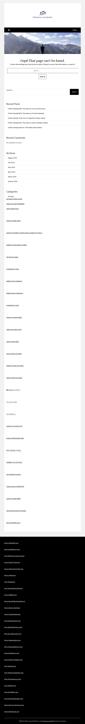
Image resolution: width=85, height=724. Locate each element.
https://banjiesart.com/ (11, 653)
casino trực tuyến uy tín (14, 426)
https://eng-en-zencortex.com (14, 705)
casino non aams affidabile (15, 204)
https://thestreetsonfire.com (13, 569)
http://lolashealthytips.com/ (13, 627)
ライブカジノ (11, 414)
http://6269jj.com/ (10, 685)
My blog (11, 196)
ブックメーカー (11, 402)
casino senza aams (12, 341)
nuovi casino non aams (14, 354)
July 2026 (11, 162)
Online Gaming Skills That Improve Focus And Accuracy (27, 109)
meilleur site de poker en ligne (16, 245)
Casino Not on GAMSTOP (15, 486)
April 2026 (11, 172)
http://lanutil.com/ (10, 666)
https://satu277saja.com (12, 562)
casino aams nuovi (12, 209)
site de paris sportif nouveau (16, 511)
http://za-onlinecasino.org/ (12, 634)
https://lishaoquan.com (11, 711)
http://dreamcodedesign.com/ (14, 673)
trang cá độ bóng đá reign (15, 438)
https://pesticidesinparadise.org (14, 601)
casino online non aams (14, 378)
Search (9, 90)
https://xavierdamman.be (12, 614)
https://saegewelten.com (12, 640)
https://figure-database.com (13, 660)
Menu (75, 30)
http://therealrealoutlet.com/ (13, 699)
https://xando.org (10, 575)
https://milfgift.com (10, 595)
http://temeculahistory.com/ (13, 647)
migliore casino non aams (15, 366)
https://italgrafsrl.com (11, 543)
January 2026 (12, 181)
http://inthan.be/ (9, 582)
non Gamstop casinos (13, 474)
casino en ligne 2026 (13, 221)
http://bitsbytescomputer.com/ (14, 556)
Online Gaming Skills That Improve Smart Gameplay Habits (28, 123)
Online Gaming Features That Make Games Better (25, 127)
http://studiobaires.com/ (12, 549)
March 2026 (12, 177)
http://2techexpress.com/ (12, 679)
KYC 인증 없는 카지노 (13, 450)
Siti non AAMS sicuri (13, 523)
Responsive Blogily (48, 721)
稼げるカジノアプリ (13, 390)
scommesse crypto (12, 269)
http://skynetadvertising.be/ (13, 588)
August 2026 (12, 158)
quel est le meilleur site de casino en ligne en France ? (24, 233)
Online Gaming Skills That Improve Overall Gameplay (26, 113)
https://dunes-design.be (12, 608)
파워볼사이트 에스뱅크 (14, 462)
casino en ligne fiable (13, 498)
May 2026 (11, 167)
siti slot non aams (12, 257)
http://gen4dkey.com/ (11, 692)
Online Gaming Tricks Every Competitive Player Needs (26, 118)
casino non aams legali (14, 317)
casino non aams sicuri (14, 329)
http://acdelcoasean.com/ (12, 621)
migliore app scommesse (14, 293)
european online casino (14, 199)
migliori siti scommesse (14, 281)
